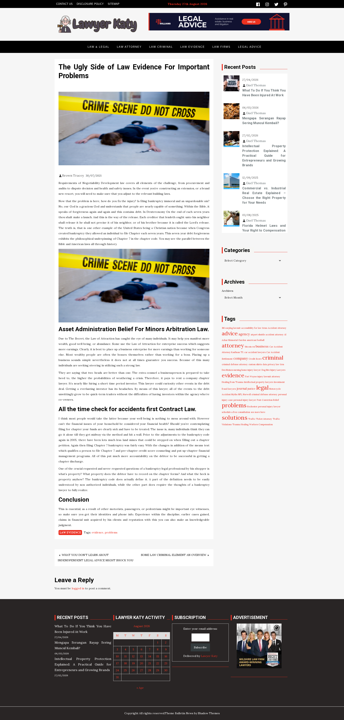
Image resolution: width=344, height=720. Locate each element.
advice (230, 333)
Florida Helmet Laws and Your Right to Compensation (264, 228)
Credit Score (255, 358)
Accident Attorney (277, 328)
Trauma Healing (240, 424)
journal (242, 388)
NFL (240, 394)
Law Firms (221, 46)
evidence (97, 532)
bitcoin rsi (250, 346)
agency (244, 334)
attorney (233, 345)
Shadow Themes (209, 713)
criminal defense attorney (235, 364)
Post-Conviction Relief (268, 400)
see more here (258, 412)
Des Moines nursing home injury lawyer (241, 370)
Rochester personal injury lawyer (263, 406)
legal (262, 387)
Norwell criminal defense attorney (260, 394)
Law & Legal (98, 46)
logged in (78, 588)
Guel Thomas (256, 85)
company (240, 358)
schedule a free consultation (236, 412)
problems (111, 532)
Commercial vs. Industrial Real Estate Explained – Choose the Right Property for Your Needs (264, 195)
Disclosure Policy (90, 3)
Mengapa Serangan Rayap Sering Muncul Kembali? (264, 120)
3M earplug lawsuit (231, 328)
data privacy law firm (273, 364)
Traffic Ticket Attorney (260, 418)
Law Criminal (161, 46)
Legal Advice (250, 46)
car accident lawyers (255, 352)
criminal (272, 357)
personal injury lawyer (245, 400)
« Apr (140, 688)
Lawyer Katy (209, 656)
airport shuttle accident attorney (267, 334)
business (262, 346)
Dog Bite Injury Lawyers (273, 370)
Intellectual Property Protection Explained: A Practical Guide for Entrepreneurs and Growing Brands (264, 155)
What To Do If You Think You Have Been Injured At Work (264, 93)
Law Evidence (192, 46)
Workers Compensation (261, 424)
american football (255, 340)
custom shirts (255, 364)
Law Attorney (129, 46)
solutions (234, 417)
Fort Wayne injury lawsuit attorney (262, 376)
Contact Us (64, 3)
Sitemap (113, 3)
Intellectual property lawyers (258, 382)
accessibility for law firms (254, 328)
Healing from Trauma (232, 382)
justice (251, 388)
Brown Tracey (73, 175)
